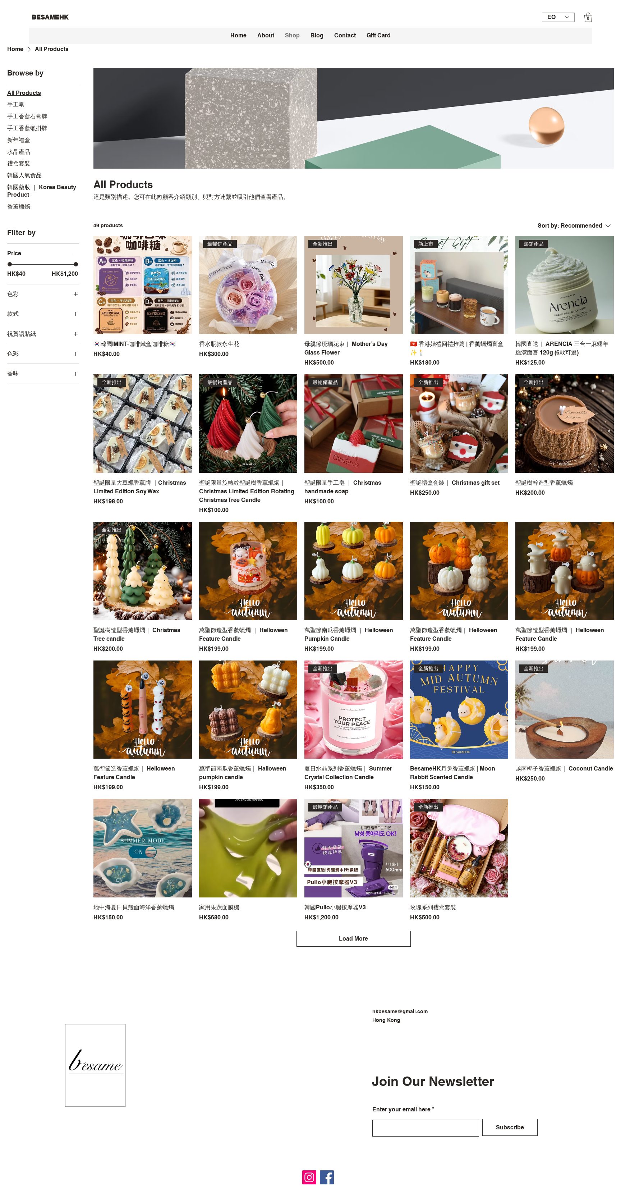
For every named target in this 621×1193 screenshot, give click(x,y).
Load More (353, 938)
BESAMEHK (50, 17)
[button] (588, 17)
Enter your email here (401, 1109)
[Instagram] (309, 1177)
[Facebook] (327, 1177)
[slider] (9, 264)
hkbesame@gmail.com (400, 1011)
